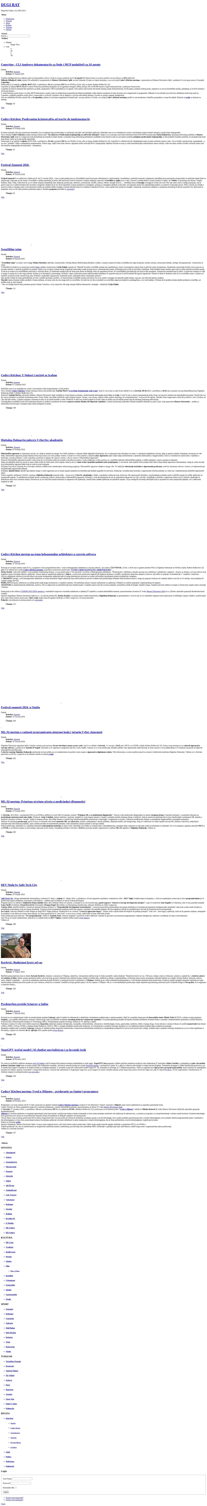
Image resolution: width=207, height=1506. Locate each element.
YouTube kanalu (92, 1065)
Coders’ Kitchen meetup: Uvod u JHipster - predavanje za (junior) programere (49, 1091)
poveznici (70, 189)
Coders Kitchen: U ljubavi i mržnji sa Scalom (29, 375)
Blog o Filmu (15, 1271)
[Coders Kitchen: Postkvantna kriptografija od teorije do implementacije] (1, 114)
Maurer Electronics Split (156, 591)
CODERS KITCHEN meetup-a (32, 591)
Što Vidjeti (10, 1375)
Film (7, 1266)
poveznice (39, 600)
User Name (7, 1479)
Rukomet (9, 1314)
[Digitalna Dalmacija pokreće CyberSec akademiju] (16, 435)
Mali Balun (10, 1328)
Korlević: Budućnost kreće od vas (21, 962)
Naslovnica (10, 19)
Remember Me (8, 1488)
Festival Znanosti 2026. (15, 164)
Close (3, 1504)
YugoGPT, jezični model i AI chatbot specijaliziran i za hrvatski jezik (43, 1049)
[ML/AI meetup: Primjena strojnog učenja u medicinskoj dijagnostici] (31, 796)
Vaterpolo (10, 1319)
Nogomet (9, 1309)
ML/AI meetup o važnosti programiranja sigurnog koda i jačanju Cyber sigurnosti (51, 732)
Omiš (8, 1452)
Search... (4, 36)
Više (2, 108)
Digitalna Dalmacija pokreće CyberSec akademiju (32, 440)
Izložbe (9, 1290)
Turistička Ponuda (13, 1361)
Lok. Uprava (11, 1195)
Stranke (9, 1209)
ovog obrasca (84, 918)
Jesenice (9, 1394)
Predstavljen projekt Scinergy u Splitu (24, 1004)
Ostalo (8, 1299)
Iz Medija (10, 1223)
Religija (9, 1214)
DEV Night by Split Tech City (19, 885)
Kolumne (9, 1204)
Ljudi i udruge (15, 1428)
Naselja (13, 1423)
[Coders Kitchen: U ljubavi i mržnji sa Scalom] (28, 370)
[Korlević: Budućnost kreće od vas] (16, 957)
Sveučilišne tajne (11, 249)
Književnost (10, 1252)
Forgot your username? (14, 1500)
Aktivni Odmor (12, 1371)
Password (6, 1483)
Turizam (9, 27)
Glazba (9, 1261)
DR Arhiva (10, 1228)
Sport (8, 23)
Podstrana (10, 1461)
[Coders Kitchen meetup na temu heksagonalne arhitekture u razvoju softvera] (32, 549)
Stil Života (10, 1186)
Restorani (10, 1366)
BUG (169, 1070)
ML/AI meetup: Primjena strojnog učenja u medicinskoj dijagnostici (43, 801)
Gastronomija (11, 1295)
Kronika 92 (10, 1219)
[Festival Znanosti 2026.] (1, 160)
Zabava (9, 1380)
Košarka (9, 1337)
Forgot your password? (14, 1498)
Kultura (9, 25)
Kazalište (9, 1276)
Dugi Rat (9, 1390)
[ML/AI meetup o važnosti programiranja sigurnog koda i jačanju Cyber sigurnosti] (1, 727)
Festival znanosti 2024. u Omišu (20, 707)
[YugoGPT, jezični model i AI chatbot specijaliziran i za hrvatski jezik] (1, 1045)
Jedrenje (9, 1323)
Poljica (8, 1457)
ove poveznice (33, 1072)
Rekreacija (10, 1347)
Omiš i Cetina (11, 1404)
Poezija (9, 1257)
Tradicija (9, 1247)
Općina (8, 30)
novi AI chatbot (39, 1063)
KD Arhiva (10, 1233)
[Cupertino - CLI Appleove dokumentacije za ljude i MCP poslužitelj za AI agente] (1, 59)
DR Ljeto (9, 1243)
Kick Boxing (11, 1333)
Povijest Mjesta (16, 1443)
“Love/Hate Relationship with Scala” (83, 391)
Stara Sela (10, 1399)
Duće (8, 1385)
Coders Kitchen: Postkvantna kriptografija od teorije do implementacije (45, 119)
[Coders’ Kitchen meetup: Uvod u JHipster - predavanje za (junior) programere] (1, 1086)
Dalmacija (10, 1408)
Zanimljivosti (11, 1190)
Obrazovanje (11, 1167)
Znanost (17, 72)
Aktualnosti (10, 1153)
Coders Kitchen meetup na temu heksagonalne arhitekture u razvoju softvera (48, 554)
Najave (9, 1157)
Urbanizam (10, 1280)
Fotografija (10, 1285)
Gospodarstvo (11, 1162)
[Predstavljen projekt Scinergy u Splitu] (1, 999)
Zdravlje (9, 1176)
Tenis (8, 1342)
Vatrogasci (10, 1200)
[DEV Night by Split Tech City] (31, 880)
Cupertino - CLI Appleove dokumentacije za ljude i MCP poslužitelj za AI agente (51, 64)
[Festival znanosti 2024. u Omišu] (31, 702)
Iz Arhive (14, 1447)
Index (38, 267)
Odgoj (8, 1181)
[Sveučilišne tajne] (16, 244)
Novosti (9, 21)
